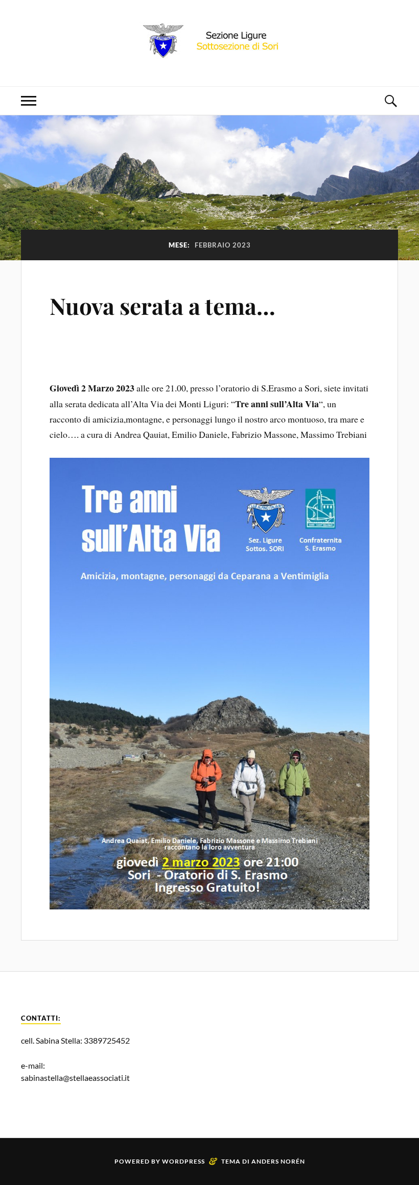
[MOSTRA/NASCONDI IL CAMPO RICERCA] (390, 101)
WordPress (183, 1161)
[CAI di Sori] (209, 55)
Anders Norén (278, 1161)
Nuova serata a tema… (162, 305)
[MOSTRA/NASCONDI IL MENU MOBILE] (28, 101)
